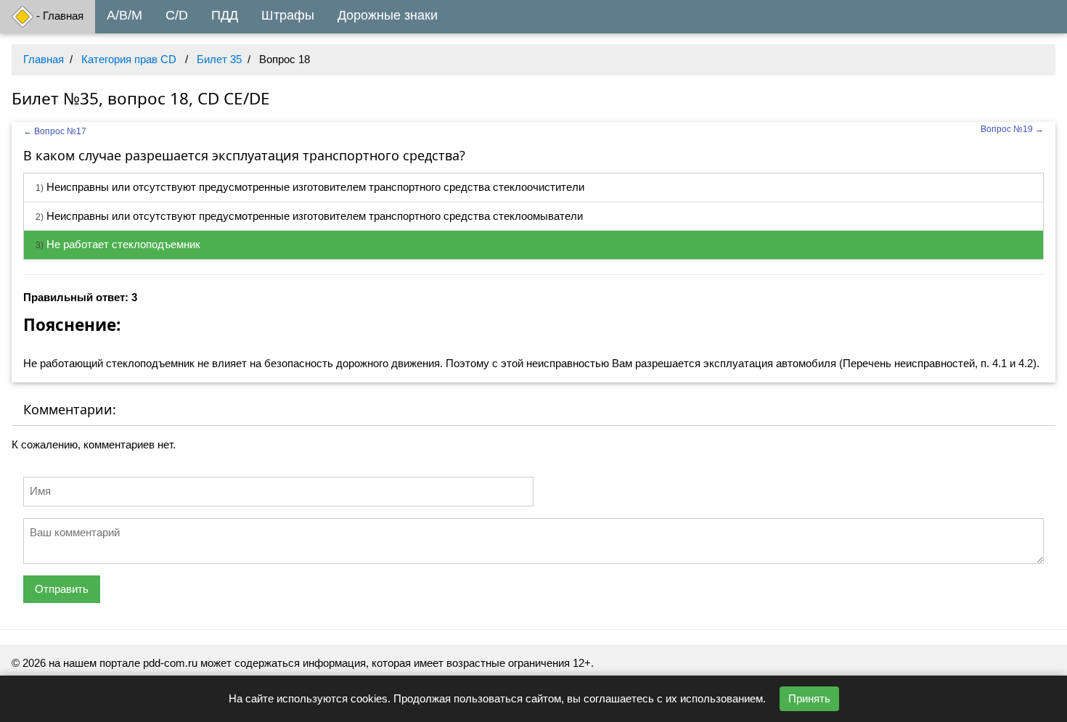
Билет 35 (219, 59)
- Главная (58, 15)
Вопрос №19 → (1012, 129)
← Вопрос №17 (54, 131)
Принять (809, 698)
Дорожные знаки (388, 15)
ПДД (224, 15)
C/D (176, 15)
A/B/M (124, 15)
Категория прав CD (128, 59)
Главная (43, 59)
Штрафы (287, 15)
